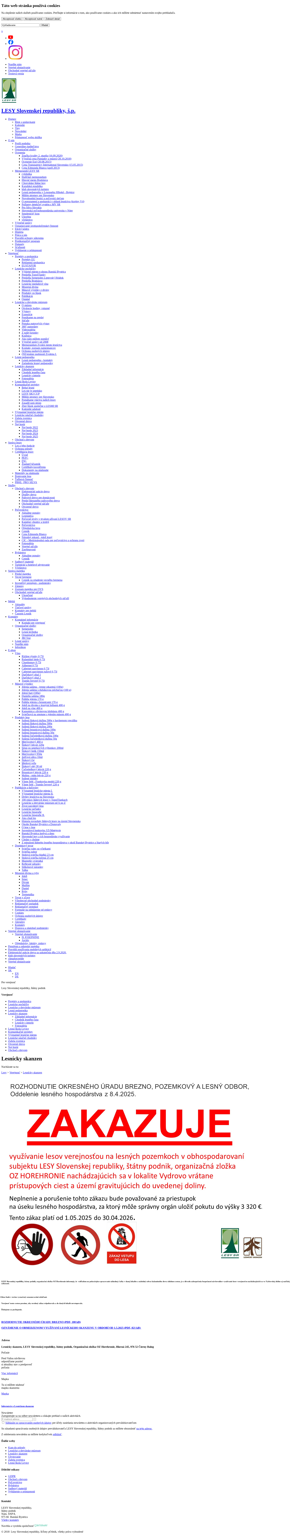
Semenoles (27, 628)
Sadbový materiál (24, 561)
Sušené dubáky (30, 778)
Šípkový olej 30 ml (32, 766)
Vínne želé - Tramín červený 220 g (40, 784)
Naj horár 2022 (30, 427)
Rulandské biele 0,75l (33, 659)
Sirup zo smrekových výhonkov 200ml (42, 747)
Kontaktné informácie (26, 619)
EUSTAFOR (29, 265)
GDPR (12, 1476)
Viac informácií (9, 1373)
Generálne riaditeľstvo (27, 146)
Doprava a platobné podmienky (32, 928)
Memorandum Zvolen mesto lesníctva (42, 344)
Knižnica (26, 335)
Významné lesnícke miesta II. (37, 793)
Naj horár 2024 (30, 433)
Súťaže (25, 320)
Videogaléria (28, 329)
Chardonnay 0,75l (31, 662)
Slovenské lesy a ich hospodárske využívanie (46, 836)
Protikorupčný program (27, 241)
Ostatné (26, 299)
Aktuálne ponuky (31, 512)
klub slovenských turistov (35, 189)
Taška (25, 870)
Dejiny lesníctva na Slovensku (38, 796)
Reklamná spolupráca (33, 262)
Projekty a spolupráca (26, 256)
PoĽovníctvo (15, 1482)
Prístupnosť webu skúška (28, 137)
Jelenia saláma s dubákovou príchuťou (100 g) (46, 689)
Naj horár (20, 424)
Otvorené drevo (23, 421)
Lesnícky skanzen (24, 366)
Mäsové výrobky (24, 683)
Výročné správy (23, 222)
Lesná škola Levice (25, 381)
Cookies (19, 912)
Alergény (20, 921)
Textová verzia (16, 73)
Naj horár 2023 (30, 430)
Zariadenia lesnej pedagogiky (37, 363)
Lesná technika (30, 631)
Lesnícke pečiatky (31, 809)
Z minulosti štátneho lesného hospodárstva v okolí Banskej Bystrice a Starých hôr (65, 842)
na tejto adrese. (144, 1428)
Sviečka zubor (29, 851)
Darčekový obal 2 (31, 677)
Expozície (27, 314)
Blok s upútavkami (25, 122)
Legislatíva (27, 515)
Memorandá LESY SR (27, 170)
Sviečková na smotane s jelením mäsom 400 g (46, 714)
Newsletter (20, 131)
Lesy (4, 1072)
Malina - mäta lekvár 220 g (36, 775)
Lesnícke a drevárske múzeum (31, 302)
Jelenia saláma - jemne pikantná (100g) (42, 686)
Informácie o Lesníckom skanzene (17, 1406)
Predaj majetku (23, 573)
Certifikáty (20, 918)
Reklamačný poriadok (26, 903)
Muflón (26, 885)
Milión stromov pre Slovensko (38, 195)
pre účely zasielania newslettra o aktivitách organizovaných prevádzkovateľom (70, 1422)
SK (10, 970)
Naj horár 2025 (30, 436)
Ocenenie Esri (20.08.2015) (36, 161)
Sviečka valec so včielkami (36, 848)
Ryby (24, 891)
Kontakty (13, 616)
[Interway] (41, 1525)
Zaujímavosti (29, 549)
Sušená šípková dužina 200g (37, 726)
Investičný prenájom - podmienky (33, 583)
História (19, 232)
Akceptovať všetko (12, 19)
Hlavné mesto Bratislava (35, 180)
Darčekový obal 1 (31, 674)
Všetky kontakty (10, 1520)
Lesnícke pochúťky (25, 268)
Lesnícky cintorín (31, 375)
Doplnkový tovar (24, 845)
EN (17, 973)
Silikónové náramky (32, 867)
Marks (18, 134)
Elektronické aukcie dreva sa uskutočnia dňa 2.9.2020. (37, 952)
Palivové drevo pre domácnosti (38, 497)
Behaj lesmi (28, 387)
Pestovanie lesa (23, 476)
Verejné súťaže (30, 546)
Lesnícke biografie (32, 812)
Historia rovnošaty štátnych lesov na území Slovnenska (51, 821)
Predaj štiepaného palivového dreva (41, 500)
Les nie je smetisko (32, 390)
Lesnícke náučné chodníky (29, 415)
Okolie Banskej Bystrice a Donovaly (41, 824)
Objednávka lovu (31, 528)
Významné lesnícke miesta (29, 412)
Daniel (25, 888)
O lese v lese (28, 827)
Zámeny (19, 586)
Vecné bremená (23, 576)
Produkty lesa (22, 717)
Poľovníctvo (21, 509)
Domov (12, 119)
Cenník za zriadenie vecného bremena (42, 580)
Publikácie (27, 296)
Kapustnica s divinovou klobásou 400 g (43, 711)
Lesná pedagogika (24, 357)
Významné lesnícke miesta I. (37, 790)
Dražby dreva (29, 494)
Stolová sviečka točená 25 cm (37, 857)
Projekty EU (28, 259)
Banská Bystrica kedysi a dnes (38, 833)
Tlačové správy (23, 607)
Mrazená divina (30, 286)
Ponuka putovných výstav (36, 323)
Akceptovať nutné (33, 19)
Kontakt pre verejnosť (33, 622)
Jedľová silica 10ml (32, 757)
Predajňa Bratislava (32, 280)
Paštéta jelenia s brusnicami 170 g (40, 702)
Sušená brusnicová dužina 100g (39, 729)
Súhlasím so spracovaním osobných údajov (28, 1422)
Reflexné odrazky (31, 863)
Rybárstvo (20, 552)
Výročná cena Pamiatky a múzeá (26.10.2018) (46, 158)
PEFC (25, 457)
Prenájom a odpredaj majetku (23, 946)
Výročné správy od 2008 (35, 341)
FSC (24, 460)
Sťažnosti (20, 247)
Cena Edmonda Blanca (34, 534)
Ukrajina (26, 216)
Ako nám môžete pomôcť (35, 338)
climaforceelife (16, 958)
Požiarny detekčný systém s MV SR (41, 204)
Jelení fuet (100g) (31, 693)
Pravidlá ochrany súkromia (29, 238)
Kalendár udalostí (31, 409)
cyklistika (27, 173)
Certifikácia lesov (24, 451)
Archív (25, 940)
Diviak (25, 882)
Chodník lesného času (33, 372)
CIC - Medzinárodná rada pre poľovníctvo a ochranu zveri (53, 540)
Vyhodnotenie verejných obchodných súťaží (45, 598)
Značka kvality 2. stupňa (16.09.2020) (42, 155)
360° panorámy (30, 326)
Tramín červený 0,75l (33, 680)
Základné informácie (33, 369)
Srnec (25, 879)
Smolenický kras (31, 213)
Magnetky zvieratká (32, 860)
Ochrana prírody (24, 448)
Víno (17, 653)
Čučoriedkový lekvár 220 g (36, 769)
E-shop (12, 650)
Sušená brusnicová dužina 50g (38, 732)
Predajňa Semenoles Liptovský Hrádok (43, 277)
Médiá (11, 601)
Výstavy (26, 311)
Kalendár (20, 125)
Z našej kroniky (30, 332)
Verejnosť (13, 253)
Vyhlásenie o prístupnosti (28, 250)
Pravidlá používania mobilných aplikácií (29, 949)
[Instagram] (15, 58)
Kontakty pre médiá (25, 610)
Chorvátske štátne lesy (34, 183)
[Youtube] (10, 37)
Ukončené (27, 595)
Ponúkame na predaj (33, 317)
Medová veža (29, 763)
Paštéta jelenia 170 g (33, 699)
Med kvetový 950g (32, 754)
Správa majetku (16, 570)
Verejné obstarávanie (19, 67)
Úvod (25, 454)
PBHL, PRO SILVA (26, 482)
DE (17, 976)
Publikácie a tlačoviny (26, 787)
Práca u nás (21, 235)
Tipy (17, 128)
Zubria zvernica (23, 418)
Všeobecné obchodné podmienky (33, 900)
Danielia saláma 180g (33, 696)
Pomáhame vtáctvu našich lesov (39, 399)
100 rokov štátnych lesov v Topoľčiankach (44, 799)
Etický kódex (22, 228)
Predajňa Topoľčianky (34, 274)
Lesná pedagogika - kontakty (37, 360)
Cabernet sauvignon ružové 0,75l (39, 671)
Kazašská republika (32, 186)
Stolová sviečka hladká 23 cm (38, 854)
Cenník (26, 531)
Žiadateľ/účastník (31, 464)
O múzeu (27, 305)
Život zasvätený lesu (33, 805)
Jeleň (24, 876)
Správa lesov (15, 442)
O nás (11, 140)
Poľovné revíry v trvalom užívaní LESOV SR (46, 518)
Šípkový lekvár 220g (33, 744)
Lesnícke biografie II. (33, 815)
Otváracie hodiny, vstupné (36, 308)
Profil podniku (22, 143)
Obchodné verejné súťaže (22, 70)
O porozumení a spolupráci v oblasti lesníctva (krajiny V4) (53, 201)
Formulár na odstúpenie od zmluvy (33, 909)
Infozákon (20, 647)
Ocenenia (20, 152)
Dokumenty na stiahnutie (35, 470)
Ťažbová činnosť (24, 479)
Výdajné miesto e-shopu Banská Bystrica (44, 271)
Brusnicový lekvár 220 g (35, 772)
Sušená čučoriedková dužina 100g (40, 735)
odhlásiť (57, 1434)
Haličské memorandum (34, 177)
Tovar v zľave (22, 897)
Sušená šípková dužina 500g (37, 723)
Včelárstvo (20, 567)
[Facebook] (10, 43)
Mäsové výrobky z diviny (35, 290)
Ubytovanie (14, 1456)
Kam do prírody (16, 1447)
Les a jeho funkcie (25, 445)
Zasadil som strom (31, 402)
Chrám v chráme (31, 839)
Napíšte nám (15, 64)
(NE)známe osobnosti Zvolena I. (39, 354)
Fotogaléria (28, 378)
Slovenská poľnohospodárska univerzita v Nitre (47, 210)
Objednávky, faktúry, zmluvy (30, 943)
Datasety (19, 244)
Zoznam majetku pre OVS (29, 589)
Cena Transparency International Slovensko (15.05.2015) (52, 164)
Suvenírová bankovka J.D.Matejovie (41, 830)
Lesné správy (22, 641)
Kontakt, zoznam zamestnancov (39, 348)
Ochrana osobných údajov (36, 351)
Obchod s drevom (24, 439)
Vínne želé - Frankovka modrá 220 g (41, 781)
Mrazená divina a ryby (27, 873)
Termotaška (28, 894)
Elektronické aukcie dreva (36, 491)
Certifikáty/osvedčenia (34, 467)
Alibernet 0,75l (30, 665)
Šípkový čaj (28, 760)
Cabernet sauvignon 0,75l (35, 668)
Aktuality (20, 604)
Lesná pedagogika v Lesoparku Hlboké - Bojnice (48, 192)
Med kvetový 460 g (32, 741)
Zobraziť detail (53, 19)
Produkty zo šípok (31, 293)
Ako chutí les (29, 818)
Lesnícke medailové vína (35, 283)
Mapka (5, 1393)
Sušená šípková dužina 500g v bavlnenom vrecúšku (49, 720)
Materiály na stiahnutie (27, 473)
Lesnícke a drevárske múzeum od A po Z (44, 802)
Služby (12, 485)
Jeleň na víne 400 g (32, 708)
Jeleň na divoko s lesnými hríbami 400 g (43, 705)
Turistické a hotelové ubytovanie (32, 564)
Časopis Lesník (23, 613)
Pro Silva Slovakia (32, 207)
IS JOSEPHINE (30, 937)
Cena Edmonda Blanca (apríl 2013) (41, 167)
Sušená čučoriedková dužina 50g (39, 738)
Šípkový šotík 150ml (33, 751)
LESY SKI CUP (31, 393)
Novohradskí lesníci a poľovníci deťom (43, 198)
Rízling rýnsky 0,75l (33, 656)
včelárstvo (27, 219)
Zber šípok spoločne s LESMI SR (40, 406)
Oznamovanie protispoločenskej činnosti (36, 225)
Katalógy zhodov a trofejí (35, 522)
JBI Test (26, 638)
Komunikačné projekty (27, 384)
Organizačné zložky (25, 149)
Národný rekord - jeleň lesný (37, 537)
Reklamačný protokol (26, 906)
